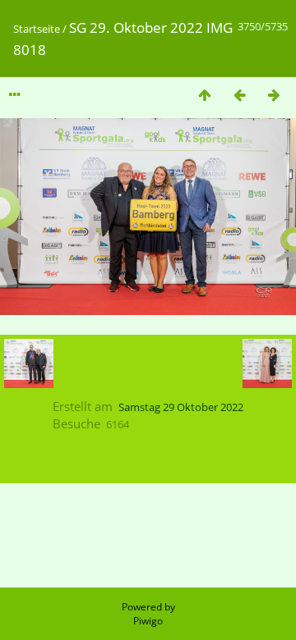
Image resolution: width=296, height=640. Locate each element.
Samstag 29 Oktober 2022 (180, 407)
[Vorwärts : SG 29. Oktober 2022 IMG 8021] (274, 94)
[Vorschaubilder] (204, 94)
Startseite (36, 28)
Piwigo (148, 621)
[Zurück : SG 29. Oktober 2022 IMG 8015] (239, 94)
